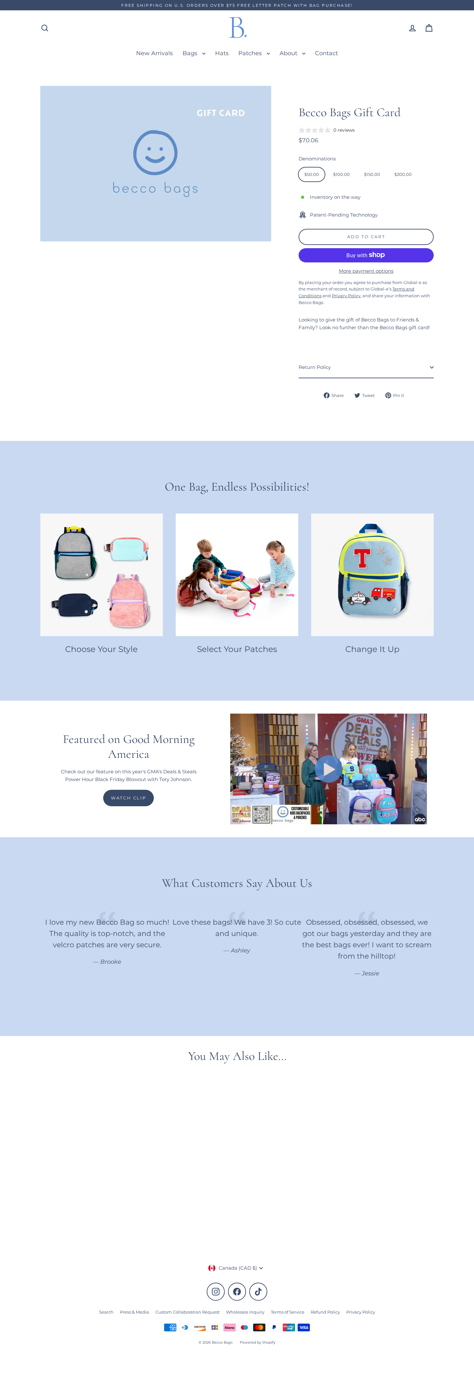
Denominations (317, 158)
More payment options (366, 271)
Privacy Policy (360, 1312)
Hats (222, 53)
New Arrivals (154, 53)
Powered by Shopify (257, 1342)
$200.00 (403, 174)
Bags (191, 53)
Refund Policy (325, 1312)
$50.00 (311, 174)
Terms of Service (287, 1312)
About (289, 53)
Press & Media (134, 1312)
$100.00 (341, 174)
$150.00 (372, 174)
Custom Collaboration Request (187, 1312)
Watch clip (128, 797)
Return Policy (315, 367)
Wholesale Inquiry (245, 1312)
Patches (250, 53)
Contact (326, 53)
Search (106, 1312)
